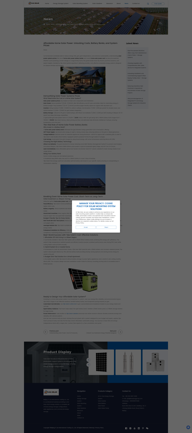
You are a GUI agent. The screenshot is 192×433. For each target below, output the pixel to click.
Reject (106, 227)
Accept (86, 227)
